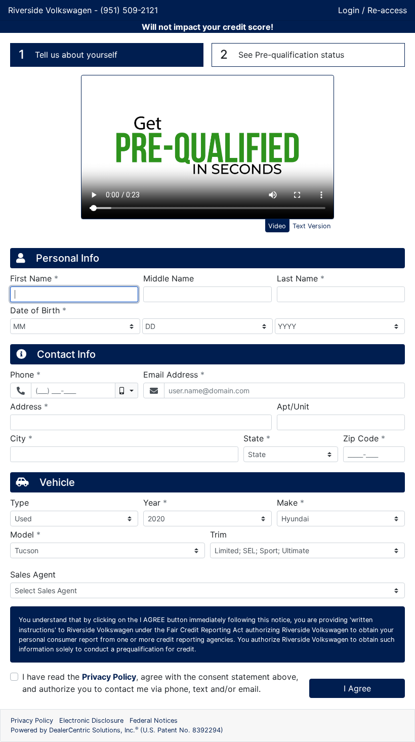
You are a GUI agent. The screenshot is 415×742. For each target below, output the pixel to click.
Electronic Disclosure (91, 720)
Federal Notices (154, 720)
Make (290, 502)
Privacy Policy (109, 677)
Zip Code (364, 438)
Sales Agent (33, 574)
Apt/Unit (293, 406)
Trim (218, 534)
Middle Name (168, 278)
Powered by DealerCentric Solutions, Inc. (117, 730)
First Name (34, 278)
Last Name (300, 278)
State (256, 438)
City (21, 438)
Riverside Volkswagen (51, 10)
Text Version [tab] (311, 226)
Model (25, 534)
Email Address (173, 374)
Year (155, 502)
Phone (25, 374)
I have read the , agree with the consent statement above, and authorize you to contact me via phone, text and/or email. (160, 683)
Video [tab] (277, 226)
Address (29, 406)
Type (19, 503)
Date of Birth (38, 310)
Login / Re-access (372, 10)
